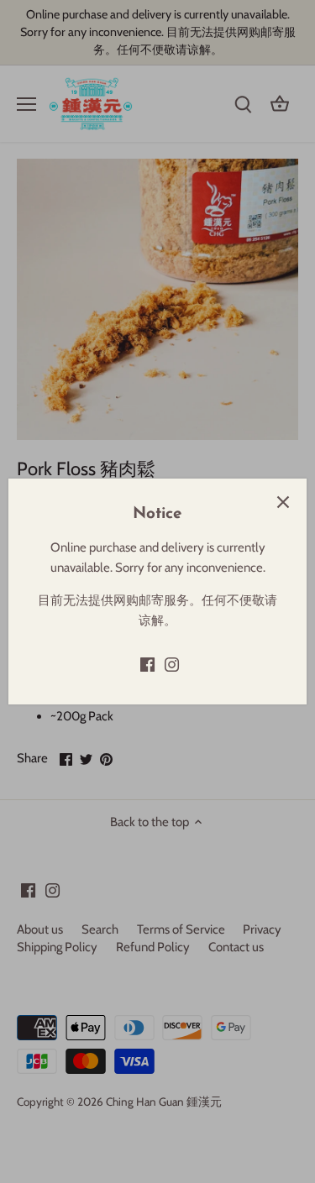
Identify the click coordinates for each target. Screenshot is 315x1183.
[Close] (283, 502)
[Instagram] (172, 664)
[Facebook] (147, 664)
